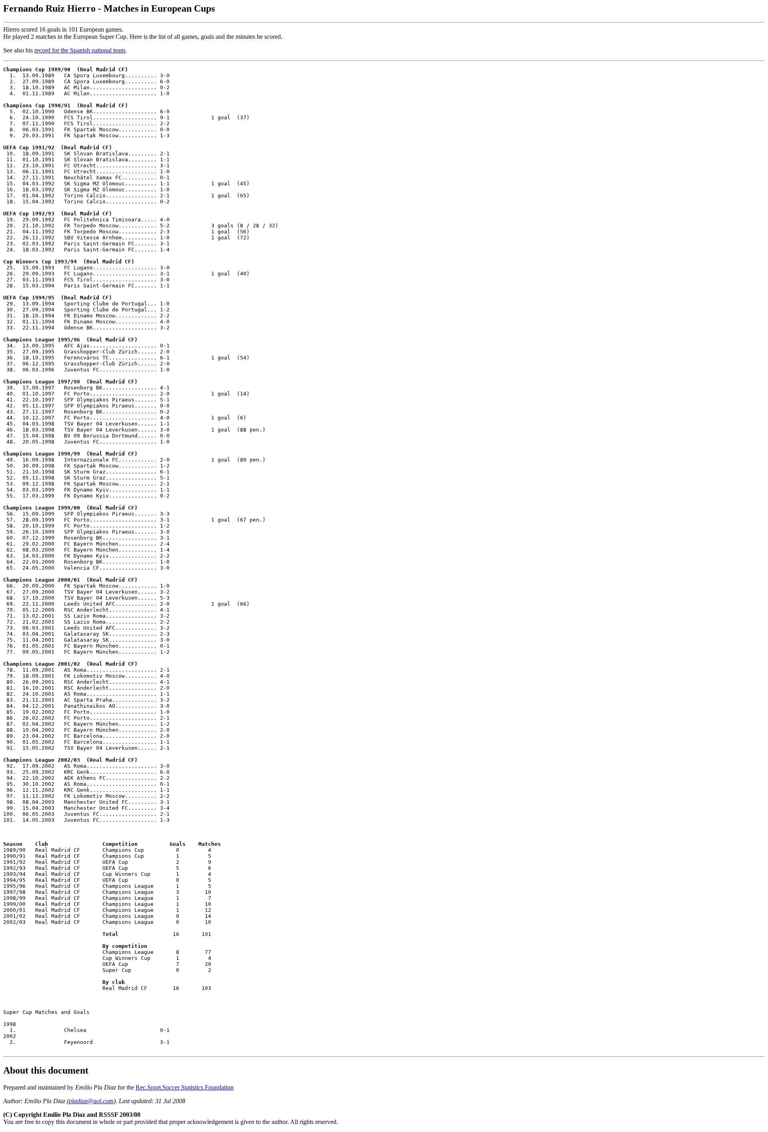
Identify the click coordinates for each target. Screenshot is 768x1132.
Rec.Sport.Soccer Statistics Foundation (185, 1087)
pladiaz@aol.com (91, 1101)
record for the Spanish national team (79, 50)
